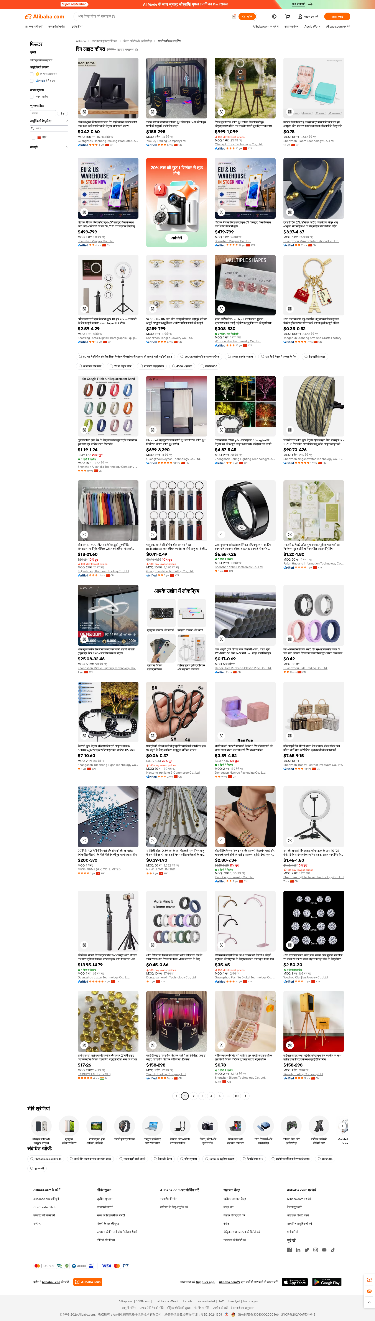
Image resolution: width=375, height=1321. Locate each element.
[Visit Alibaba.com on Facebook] (289, 1249)
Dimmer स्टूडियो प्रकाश (221, 1158)
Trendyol (234, 1301)
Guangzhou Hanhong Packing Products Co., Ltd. (108, 141)
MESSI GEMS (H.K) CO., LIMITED (99, 869)
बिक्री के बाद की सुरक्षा (108, 1223)
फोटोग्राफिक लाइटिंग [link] (169, 41)
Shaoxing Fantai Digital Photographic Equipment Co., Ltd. (108, 338)
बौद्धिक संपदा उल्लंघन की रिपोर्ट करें (242, 1232)
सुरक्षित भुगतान (104, 1199)
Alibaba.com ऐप (229, 1282)
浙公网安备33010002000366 (258, 1314)
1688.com (143, 1301)
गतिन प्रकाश (190, 1158)
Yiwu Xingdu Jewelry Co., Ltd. (234, 877)
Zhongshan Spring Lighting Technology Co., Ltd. (245, 459)
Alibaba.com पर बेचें (299, 1199)
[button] (234, 16)
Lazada (187, 1301)
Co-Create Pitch (44, 1207)
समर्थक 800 (211, 366)
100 (237, 1096)
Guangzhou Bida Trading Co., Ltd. (305, 668)
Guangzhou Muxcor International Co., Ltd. (311, 241)
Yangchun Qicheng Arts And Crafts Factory (312, 338)
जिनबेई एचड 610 (255, 1158)
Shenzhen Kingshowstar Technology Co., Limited (313, 459)
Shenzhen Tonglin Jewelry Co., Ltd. (169, 338)
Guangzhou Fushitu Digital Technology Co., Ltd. (245, 977)
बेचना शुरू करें (294, 1207)
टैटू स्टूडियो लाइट (317, 356)
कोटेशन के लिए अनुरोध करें (174, 1207)
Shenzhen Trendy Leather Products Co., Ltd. (313, 764)
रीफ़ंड (227, 1223)
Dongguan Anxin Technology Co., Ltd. (171, 977)
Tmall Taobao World (166, 1301)
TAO (221, 1301)
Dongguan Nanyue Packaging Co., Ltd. (240, 772)
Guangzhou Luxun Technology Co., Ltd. (104, 977)
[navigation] (49, 569)
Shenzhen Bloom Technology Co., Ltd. (308, 141)
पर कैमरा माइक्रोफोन (154, 366)
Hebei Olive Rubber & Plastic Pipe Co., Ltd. (243, 668)
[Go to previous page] (176, 1096)
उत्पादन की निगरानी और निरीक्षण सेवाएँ (117, 1232)
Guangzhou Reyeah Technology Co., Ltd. (173, 459)
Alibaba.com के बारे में (46, 1189)
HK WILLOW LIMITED (160, 869)
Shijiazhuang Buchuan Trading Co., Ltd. (103, 571)
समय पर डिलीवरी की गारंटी (111, 1215)
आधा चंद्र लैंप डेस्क (92, 366)
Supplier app (205, 1282)
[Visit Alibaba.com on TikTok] (333, 1249)
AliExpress (126, 1301)
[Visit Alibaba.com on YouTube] (324, 1249)
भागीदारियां (292, 1232)
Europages (250, 1301)
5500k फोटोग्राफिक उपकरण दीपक (202, 356)
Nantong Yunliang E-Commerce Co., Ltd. (173, 772)
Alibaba (81, 41)
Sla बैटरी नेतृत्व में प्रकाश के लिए (280, 356)
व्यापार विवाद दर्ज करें (234, 1215)
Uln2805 (327, 1158)
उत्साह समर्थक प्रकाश (242, 356)
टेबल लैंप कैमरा (165, 1158)
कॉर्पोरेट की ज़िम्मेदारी (44, 1215)
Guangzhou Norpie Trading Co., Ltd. (170, 571)
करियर (37, 1223)
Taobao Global (205, 1301)
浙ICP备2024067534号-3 (298, 1314)
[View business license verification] (227, 1314)
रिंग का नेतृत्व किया (123, 366)
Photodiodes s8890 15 (48, 1158)
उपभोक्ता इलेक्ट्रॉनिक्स (104, 41)
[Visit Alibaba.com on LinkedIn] (298, 1249)
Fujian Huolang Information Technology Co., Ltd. (313, 563)
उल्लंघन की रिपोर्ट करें (235, 1240)
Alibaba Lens (51, 1282)
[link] (369, 1279)
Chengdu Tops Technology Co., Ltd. (239, 144)
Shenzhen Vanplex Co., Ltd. (96, 241)
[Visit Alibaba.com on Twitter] (306, 1249)
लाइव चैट (229, 1207)
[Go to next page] (246, 1096)
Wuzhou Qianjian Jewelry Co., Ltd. (305, 977)
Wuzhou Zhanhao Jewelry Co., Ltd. (238, 341)
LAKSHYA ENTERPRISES (94, 1074)
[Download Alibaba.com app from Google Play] (327, 1282)
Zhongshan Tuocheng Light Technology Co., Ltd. (108, 764)
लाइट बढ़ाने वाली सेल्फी (134, 1158)
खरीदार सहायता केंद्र (235, 1199)
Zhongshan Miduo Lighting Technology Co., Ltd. (108, 668)
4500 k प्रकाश (184, 366)
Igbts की (39, 1168)
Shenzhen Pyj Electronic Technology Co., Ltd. (313, 877)
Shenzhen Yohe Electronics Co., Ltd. (239, 567)
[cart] (288, 17)
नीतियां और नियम (106, 1240)
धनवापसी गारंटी (105, 1207)
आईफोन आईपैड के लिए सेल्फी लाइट (292, 1158)
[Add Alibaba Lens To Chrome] (87, 1282)
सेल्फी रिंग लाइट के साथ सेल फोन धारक (92, 1158)
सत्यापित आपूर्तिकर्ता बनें (299, 1223)
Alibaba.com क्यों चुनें (46, 1199)
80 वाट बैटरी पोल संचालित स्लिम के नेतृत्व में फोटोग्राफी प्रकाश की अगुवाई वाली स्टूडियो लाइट (127, 356)
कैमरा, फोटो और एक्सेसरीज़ (137, 41)
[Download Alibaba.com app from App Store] (295, 1282)
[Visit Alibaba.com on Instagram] (315, 1249)
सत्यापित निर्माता (168, 1199)
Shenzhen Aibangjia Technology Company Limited (108, 466)
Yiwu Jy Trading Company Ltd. (166, 141)
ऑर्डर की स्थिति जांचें (298, 1215)
